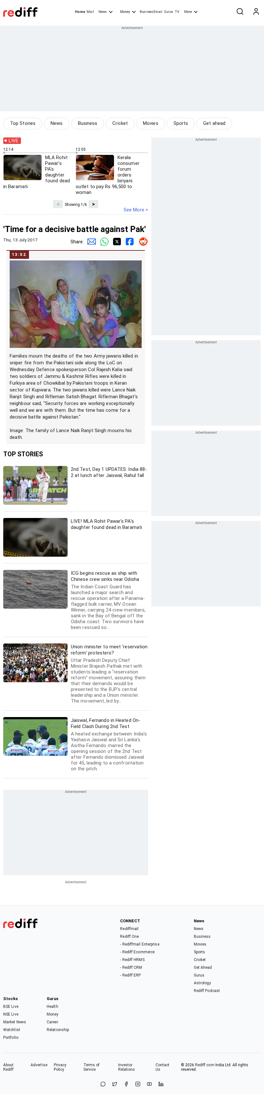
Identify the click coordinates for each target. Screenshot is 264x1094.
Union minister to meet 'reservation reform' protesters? (109, 674)
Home (80, 12)
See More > (136, 210)
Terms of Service (91, 1067)
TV (177, 12)
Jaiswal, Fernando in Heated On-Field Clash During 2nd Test (109, 744)
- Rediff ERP (130, 975)
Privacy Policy (60, 1067)
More (188, 12)
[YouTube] (149, 1084)
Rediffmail (129, 929)
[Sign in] (256, 12)
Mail (90, 12)
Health (52, 1006)
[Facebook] (126, 1084)
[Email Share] (90, 242)
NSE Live (10, 1014)
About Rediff (8, 1067)
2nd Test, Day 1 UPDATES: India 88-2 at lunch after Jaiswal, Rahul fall (109, 472)
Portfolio (10, 1037)
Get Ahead (203, 967)
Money (125, 12)
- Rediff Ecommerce (137, 952)
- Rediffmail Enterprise (139, 944)
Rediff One (129, 936)
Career (52, 1022)
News (103, 12)
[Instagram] (137, 1084)
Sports (181, 123)
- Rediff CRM (131, 967)
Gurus (169, 12)
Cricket (120, 123)
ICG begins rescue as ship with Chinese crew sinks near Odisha (108, 600)
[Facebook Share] (128, 242)
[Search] (240, 12)
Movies (150, 123)
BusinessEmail (151, 12)
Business (88, 123)
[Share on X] (114, 1084)
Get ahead (214, 123)
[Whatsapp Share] (103, 242)
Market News (14, 1022)
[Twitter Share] (115, 242)
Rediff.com (204, 1065)
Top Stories (22, 123)
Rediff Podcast (207, 990)
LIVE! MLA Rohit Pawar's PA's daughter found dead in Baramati (106, 524)
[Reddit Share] (141, 242)
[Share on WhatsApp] (103, 1084)
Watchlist (11, 1030)
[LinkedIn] (161, 1084)
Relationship (58, 1030)
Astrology (202, 983)
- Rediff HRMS (132, 959)
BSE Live (10, 1006)
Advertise (39, 1065)
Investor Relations (126, 1067)
